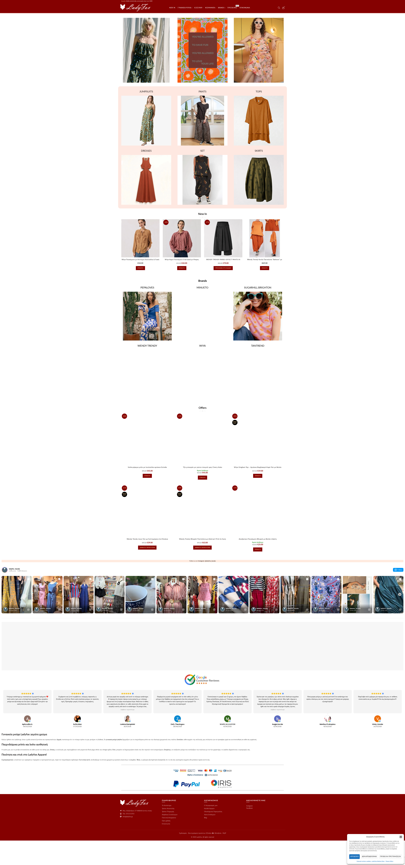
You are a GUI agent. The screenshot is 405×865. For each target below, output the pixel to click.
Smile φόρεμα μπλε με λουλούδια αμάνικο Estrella (147, 467)
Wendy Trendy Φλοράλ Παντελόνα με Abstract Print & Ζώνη (202, 539)
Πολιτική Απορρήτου (169, 818)
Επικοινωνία (166, 824)
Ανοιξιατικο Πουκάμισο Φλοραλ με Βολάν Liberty (258, 539)
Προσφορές (232, 7)
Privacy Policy (389, 861)
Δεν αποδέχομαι (369, 856)
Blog (205, 818)
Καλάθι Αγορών (209, 808)
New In (172, 8)
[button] (401, 837)
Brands (221, 8)
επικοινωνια (245, 8)
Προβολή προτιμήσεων (390, 856)
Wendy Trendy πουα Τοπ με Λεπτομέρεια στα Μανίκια (147, 539)
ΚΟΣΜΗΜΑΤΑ (210, 8)
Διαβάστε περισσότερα (147, 547)
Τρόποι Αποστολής (168, 808)
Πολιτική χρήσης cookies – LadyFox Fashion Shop (371, 861)
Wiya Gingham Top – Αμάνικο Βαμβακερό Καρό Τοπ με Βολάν (257, 467)
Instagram (249, 806)
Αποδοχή (354, 856)
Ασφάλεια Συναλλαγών (169, 814)
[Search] (279, 7)
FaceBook (249, 808)
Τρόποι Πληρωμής (168, 811)
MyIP (224, 833)
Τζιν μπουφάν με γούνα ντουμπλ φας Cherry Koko (202, 467)
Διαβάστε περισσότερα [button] (127, 710)
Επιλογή (140, 268)
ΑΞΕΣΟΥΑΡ (198, 8)
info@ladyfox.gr (128, 816)
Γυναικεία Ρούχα (184, 8)
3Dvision (209, 833)
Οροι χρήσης (166, 821)
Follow (400, 570)
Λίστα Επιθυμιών (209, 814)
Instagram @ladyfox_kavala (207, 561)
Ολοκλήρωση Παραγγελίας (213, 811)
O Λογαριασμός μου (210, 805)
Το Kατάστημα (166, 805)
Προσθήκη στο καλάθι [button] (223, 268)
